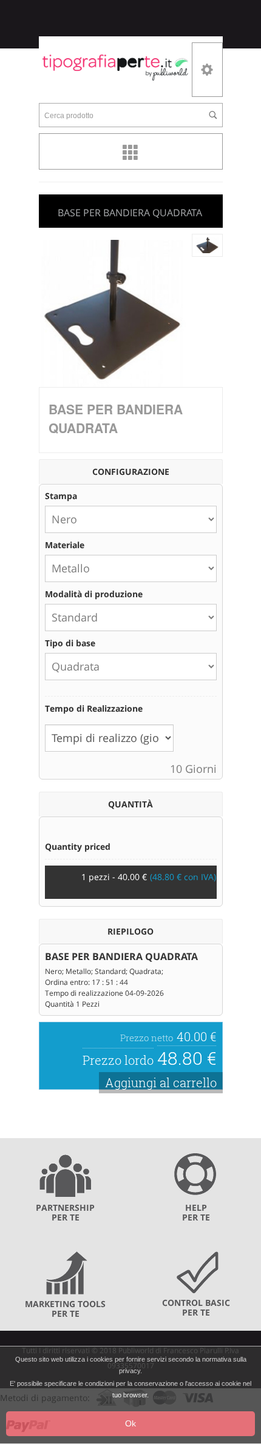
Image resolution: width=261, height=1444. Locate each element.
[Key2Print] (115, 66)
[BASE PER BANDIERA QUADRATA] (207, 244)
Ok (130, 1423)
